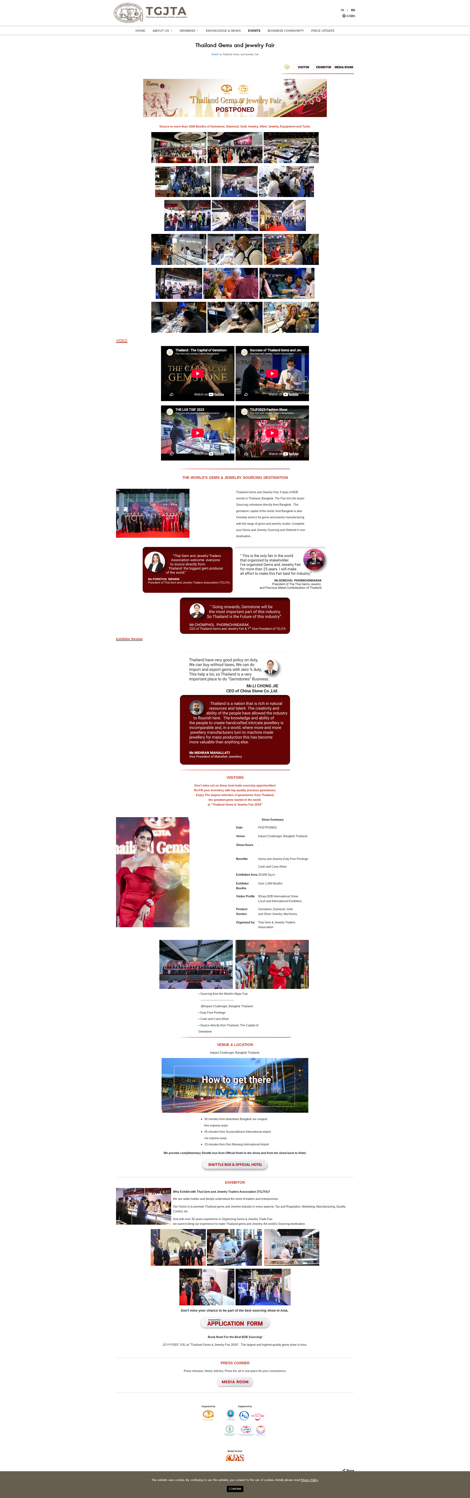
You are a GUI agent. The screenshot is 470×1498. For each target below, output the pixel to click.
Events (254, 30)
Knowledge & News (223, 30)
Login (350, 16)
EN (353, 10)
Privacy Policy (309, 1480)
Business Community (286, 30)
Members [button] (188, 30)
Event (215, 54)
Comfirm (235, 1489)
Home (140, 30)
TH (342, 10)
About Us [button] (161, 30)
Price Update (323, 30)
